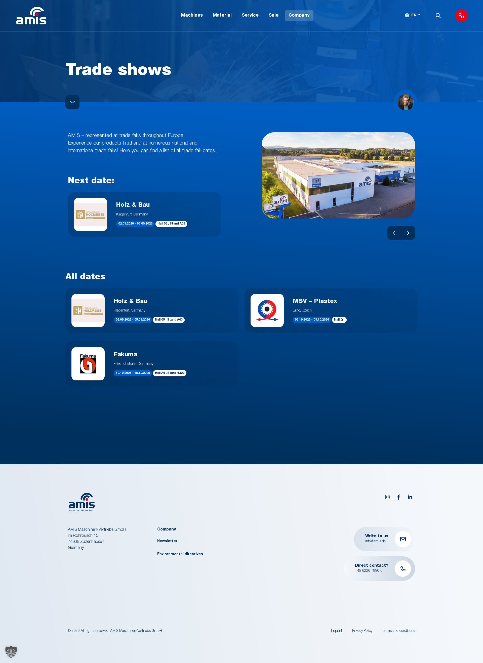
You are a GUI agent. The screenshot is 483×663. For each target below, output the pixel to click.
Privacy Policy (362, 631)
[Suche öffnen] (438, 15)
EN (413, 15)
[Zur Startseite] (31, 15)
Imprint (336, 631)
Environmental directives (180, 554)
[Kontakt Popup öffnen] (461, 15)
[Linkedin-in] (410, 497)
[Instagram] (387, 497)
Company (166, 530)
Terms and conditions (398, 631)
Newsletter (167, 541)
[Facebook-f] (399, 497)
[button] (394, 233)
